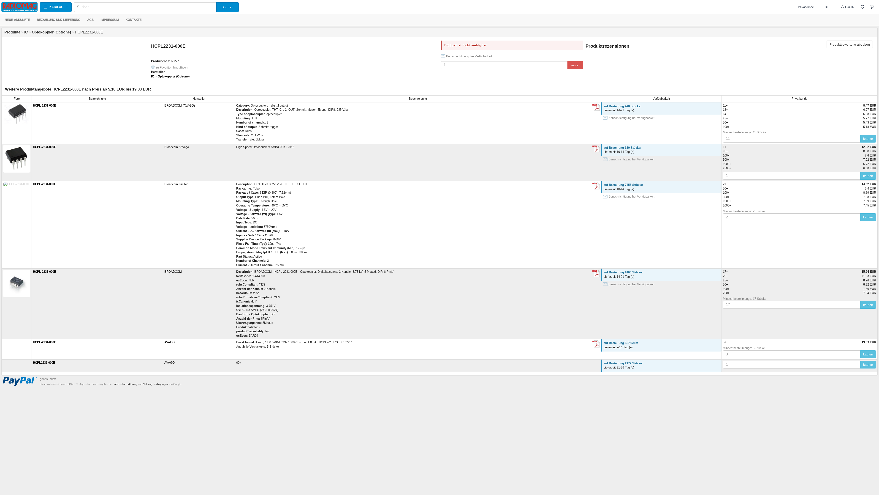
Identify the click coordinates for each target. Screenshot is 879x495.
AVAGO (169, 342)
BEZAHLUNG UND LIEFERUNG (58, 20)
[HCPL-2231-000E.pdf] (596, 107)
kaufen (575, 65)
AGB (90, 20)
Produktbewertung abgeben (850, 44)
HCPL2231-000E (44, 362)
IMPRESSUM (109, 20)
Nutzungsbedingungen (155, 384)
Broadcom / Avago (176, 147)
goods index (48, 379)
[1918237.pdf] (596, 273)
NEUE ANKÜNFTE (17, 20)
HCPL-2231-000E (44, 105)
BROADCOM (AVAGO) (179, 105)
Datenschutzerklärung (125, 384)
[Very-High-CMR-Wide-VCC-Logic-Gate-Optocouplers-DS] (596, 148)
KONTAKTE (134, 20)
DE (827, 7)
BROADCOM (173, 271)
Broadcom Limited (176, 184)
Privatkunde (806, 7)
